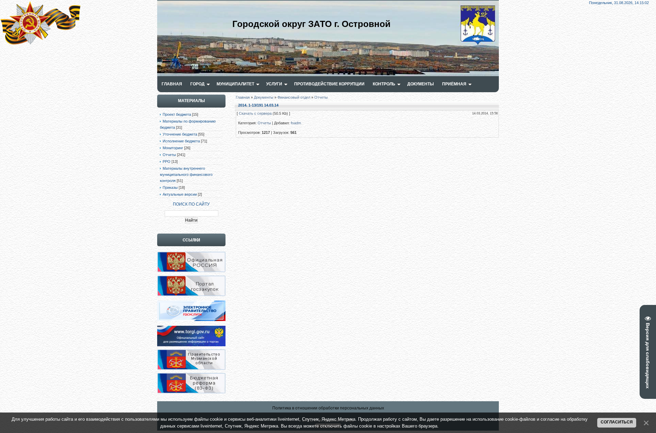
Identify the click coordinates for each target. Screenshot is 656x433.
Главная (243, 97)
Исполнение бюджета (181, 141)
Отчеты (169, 155)
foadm (296, 123)
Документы (263, 97)
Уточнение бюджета (180, 134)
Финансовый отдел (293, 97)
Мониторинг (173, 148)
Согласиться (617, 422)
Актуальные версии (180, 194)
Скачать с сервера (255, 113)
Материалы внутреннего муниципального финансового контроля (186, 174)
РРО (166, 161)
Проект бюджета (177, 114)
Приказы (170, 187)
